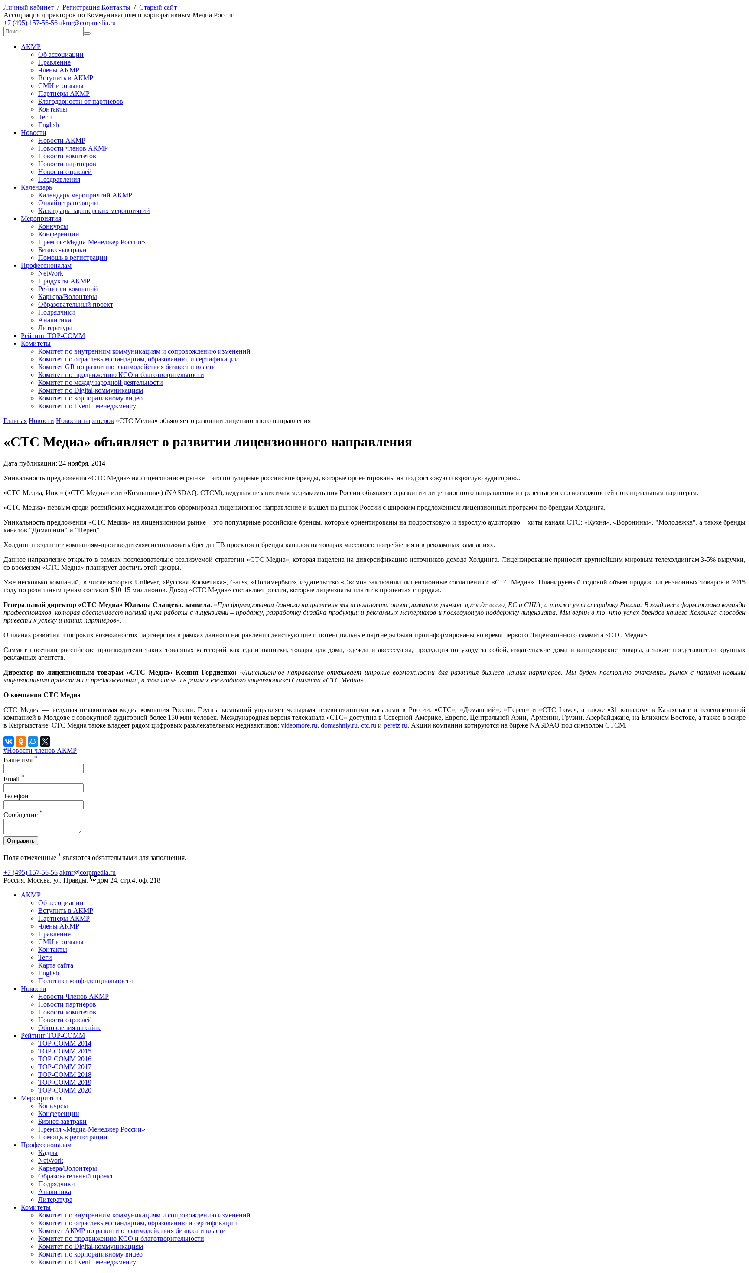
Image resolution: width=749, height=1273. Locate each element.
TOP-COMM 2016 (64, 1059)
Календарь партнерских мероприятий (94, 210)
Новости (33, 132)
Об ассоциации (61, 54)
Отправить (21, 840)
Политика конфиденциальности (85, 980)
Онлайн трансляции (68, 203)
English (48, 124)
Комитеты (36, 343)
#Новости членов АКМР (40, 750)
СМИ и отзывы (61, 85)
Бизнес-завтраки (62, 249)
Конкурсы (53, 226)
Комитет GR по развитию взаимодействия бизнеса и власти (127, 367)
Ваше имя (20, 760)
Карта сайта (55, 965)
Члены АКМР (58, 70)
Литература (55, 327)
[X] (45, 741)
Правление (54, 62)
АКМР (31, 46)
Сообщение (22, 814)
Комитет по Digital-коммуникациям (90, 390)
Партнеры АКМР (64, 93)
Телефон (16, 796)
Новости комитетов (67, 156)
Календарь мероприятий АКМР (85, 195)
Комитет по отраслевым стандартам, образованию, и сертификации (138, 359)
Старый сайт (158, 7)
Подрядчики (56, 312)
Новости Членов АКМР (73, 996)
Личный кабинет (28, 7)
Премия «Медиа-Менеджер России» (91, 242)
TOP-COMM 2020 (64, 1090)
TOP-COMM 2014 (64, 1043)
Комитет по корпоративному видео (90, 398)
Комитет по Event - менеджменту (87, 406)
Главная (15, 420)
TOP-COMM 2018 (64, 1074)
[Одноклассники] (21, 741)
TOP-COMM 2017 (64, 1066)
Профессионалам (46, 265)
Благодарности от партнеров (80, 101)
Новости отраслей (65, 171)
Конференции (58, 234)
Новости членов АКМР (73, 148)
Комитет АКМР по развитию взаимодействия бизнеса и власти (132, 1230)
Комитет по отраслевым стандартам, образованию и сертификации (137, 1223)
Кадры (48, 1152)
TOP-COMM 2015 (64, 1051)
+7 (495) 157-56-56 (30, 22)
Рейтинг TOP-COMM (53, 335)
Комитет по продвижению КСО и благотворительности (121, 374)
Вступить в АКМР (65, 78)
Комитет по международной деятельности (100, 382)
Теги (45, 117)
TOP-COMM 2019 (64, 1082)
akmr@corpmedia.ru (87, 22)
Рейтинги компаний (68, 288)
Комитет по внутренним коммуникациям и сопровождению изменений (144, 351)
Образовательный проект (75, 304)
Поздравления (59, 179)
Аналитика (54, 320)
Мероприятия (41, 218)
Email (13, 779)
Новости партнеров (67, 163)
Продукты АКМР (64, 281)
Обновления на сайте (69, 1027)
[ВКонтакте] (8, 741)
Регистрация (81, 7)
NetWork (50, 273)
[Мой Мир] (33, 741)
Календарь (36, 187)
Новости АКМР (61, 140)
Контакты (115, 7)
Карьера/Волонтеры (67, 296)
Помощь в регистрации (72, 257)
